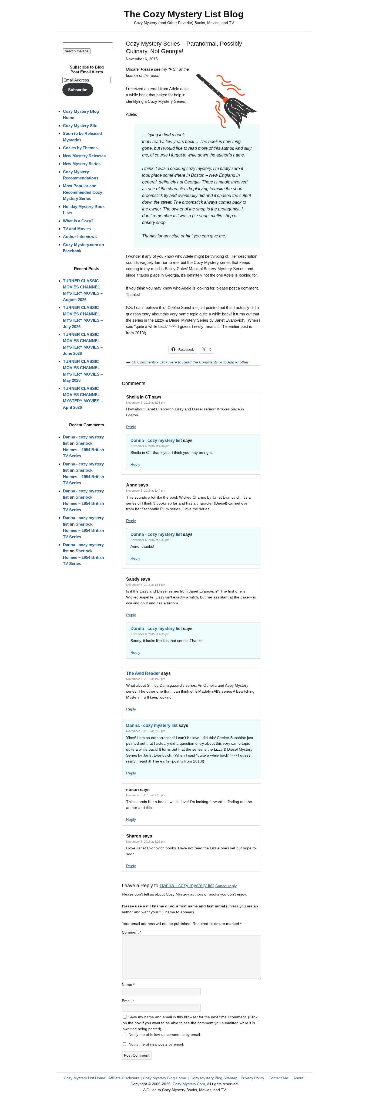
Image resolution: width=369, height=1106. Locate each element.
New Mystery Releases (84, 156)
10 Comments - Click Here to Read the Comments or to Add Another (190, 362)
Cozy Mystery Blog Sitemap (213, 1078)
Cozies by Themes (80, 147)
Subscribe (77, 89)
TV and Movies (77, 228)
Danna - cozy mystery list (156, 440)
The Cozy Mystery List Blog (184, 14)
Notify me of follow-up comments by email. (165, 1034)
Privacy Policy (252, 1078)
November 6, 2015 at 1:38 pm (145, 402)
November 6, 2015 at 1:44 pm (145, 490)
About (298, 1078)
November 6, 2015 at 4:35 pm (149, 540)
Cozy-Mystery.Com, (189, 1084)
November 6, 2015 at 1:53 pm (145, 678)
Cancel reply (226, 886)
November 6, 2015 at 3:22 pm (145, 841)
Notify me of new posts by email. (156, 1044)
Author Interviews (80, 236)
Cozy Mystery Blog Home (164, 1078)
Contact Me (278, 1078)
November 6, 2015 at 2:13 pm (145, 795)
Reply (131, 427)
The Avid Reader (143, 673)
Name (128, 984)
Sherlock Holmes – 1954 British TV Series (83, 449)
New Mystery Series (81, 163)
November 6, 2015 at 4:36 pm (149, 634)
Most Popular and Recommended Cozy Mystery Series (82, 192)
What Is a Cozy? (78, 221)
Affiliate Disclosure (124, 1078)
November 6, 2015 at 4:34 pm (149, 446)
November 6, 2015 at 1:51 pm (145, 584)
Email (128, 1001)
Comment (131, 932)
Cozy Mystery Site (80, 125)
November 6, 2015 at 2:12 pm (145, 731)
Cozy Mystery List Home (84, 1078)
